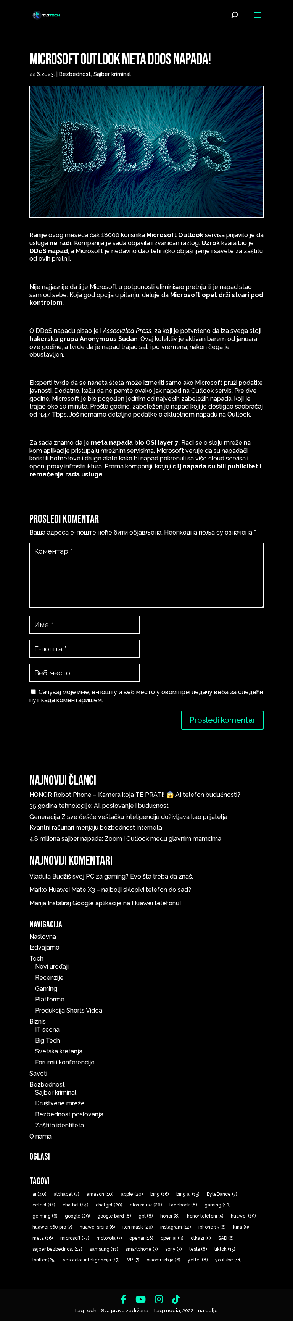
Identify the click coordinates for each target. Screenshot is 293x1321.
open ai (172, 1238)
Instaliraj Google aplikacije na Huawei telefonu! (114, 903)
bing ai (187, 1194)
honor (169, 1216)
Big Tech (47, 1040)
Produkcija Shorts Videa (68, 1010)
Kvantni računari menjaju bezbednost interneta (95, 827)
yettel (198, 1260)
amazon (100, 1194)
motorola (109, 1238)
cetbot (43, 1205)
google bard (114, 1216)
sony (173, 1249)
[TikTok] (176, 1299)
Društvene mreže (60, 1103)
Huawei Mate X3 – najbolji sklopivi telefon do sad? (119, 889)
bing (159, 1194)
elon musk (146, 1205)
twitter (43, 1260)
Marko (38, 889)
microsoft (74, 1238)
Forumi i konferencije (65, 1062)
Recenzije (49, 977)
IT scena (47, 1029)
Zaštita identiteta (59, 1125)
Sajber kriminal (112, 74)
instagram (175, 1227)
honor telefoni (205, 1216)
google (77, 1216)
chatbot (75, 1205)
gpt (145, 1216)
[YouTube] (140, 1299)
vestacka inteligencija (91, 1260)
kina (241, 1227)
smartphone (142, 1249)
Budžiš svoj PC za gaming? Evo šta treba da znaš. (122, 876)
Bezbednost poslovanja (69, 1114)
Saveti (38, 1073)
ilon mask (137, 1227)
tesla (198, 1249)
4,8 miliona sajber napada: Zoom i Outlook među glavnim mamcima (125, 838)
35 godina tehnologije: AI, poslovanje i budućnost (99, 805)
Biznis (37, 1021)
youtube (228, 1260)
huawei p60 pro (52, 1227)
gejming (44, 1216)
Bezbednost (75, 74)
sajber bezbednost (57, 1249)
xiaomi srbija (163, 1260)
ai (39, 1194)
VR (133, 1260)
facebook (183, 1205)
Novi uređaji (52, 966)
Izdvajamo (44, 947)
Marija (37, 903)
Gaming (46, 988)
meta (42, 1238)
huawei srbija (97, 1227)
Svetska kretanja (58, 1051)
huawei (243, 1216)
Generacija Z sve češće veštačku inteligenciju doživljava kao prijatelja (129, 816)
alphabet (66, 1194)
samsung (104, 1249)
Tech (36, 958)
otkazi (201, 1238)
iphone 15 (211, 1227)
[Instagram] (159, 1299)
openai (141, 1238)
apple (132, 1194)
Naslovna (42, 936)
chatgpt (109, 1205)
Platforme (49, 999)
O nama (40, 1136)
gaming (217, 1205)
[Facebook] (123, 1299)
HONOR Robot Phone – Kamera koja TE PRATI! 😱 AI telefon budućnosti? (134, 794)
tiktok (224, 1249)
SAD (225, 1238)
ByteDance (222, 1194)
